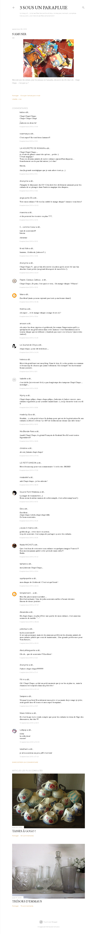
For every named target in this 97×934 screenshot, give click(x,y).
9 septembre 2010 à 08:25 (29, 622)
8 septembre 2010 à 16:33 (29, 441)
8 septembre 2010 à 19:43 (29, 557)
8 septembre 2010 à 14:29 (29, 338)
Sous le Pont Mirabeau (30, 492)
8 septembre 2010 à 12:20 (29, 273)
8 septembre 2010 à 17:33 (29, 470)
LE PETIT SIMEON (28, 463)
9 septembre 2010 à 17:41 (29, 672)
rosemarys (24, 134)
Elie (21, 509)
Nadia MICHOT (26, 545)
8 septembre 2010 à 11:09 (29, 127)
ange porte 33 (26, 198)
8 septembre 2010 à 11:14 (29, 174)
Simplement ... (26, 593)
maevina (23, 212)
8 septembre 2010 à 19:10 (29, 502)
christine (23, 448)
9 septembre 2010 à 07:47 (29, 605)
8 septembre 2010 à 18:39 (29, 485)
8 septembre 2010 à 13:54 (29, 316)
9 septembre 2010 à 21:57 (29, 706)
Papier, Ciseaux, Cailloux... (31, 280)
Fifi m (22, 679)
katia (22, 112)
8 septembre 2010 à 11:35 (29, 191)
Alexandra (24, 612)
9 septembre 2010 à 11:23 (29, 658)
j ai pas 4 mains (26, 528)
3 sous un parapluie (43, 8)
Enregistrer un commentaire (25, 762)
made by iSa (25, 414)
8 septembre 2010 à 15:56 (29, 407)
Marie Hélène (26, 713)
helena (23, 359)
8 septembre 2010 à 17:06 (29, 456)
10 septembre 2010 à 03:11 (29, 723)
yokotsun (24, 629)
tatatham (24, 749)
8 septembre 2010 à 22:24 (29, 586)
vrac (20, 99)
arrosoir (23, 323)
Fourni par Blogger (50, 922)
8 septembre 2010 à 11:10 (29, 141)
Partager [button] (15, 95)
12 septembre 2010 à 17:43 (29, 756)
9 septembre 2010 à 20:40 (29, 689)
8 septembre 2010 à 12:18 (29, 256)
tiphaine (23, 564)
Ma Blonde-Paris (27, 431)
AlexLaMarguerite (27, 650)
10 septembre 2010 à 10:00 (30, 742)
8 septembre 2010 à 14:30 (29, 352)
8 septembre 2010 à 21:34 (29, 571)
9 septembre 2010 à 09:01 (29, 643)
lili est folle (24, 248)
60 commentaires (27, 836)
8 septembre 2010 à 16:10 (29, 424)
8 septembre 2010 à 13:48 (29, 302)
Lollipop (23, 730)
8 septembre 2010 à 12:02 (29, 205)
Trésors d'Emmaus (27, 901)
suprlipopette (25, 578)
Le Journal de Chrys (28, 345)
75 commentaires (27, 906)
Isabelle (23, 378)
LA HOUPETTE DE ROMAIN (32, 148)
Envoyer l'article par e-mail (30, 95)
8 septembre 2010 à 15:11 (28, 371)
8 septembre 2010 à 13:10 (29, 287)
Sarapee (23, 696)
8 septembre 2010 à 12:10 (29, 220)
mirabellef (24, 477)
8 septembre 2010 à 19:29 (29, 521)
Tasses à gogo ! (24, 831)
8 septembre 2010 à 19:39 (29, 538)
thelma (23, 309)
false (22, 294)
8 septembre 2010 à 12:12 (29, 241)
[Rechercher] (83, 7)
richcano (56, 927)
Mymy (22, 395)
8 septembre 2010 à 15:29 (29, 388)
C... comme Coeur (27, 227)
